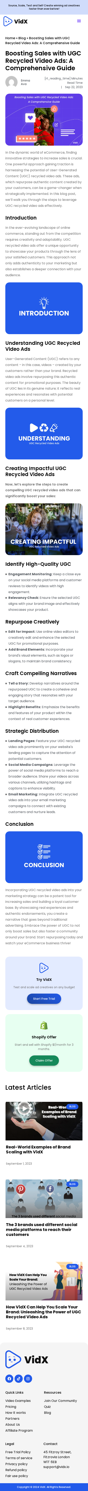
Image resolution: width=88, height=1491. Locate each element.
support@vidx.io (56, 1467)
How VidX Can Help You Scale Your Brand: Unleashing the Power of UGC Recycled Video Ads (43, 1312)
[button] (79, 21)
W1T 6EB (50, 1462)
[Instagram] (28, 1379)
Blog (22, 38)
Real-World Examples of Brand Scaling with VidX (38, 1149)
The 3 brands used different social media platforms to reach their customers (41, 1229)
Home (10, 38)
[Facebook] (9, 1379)
